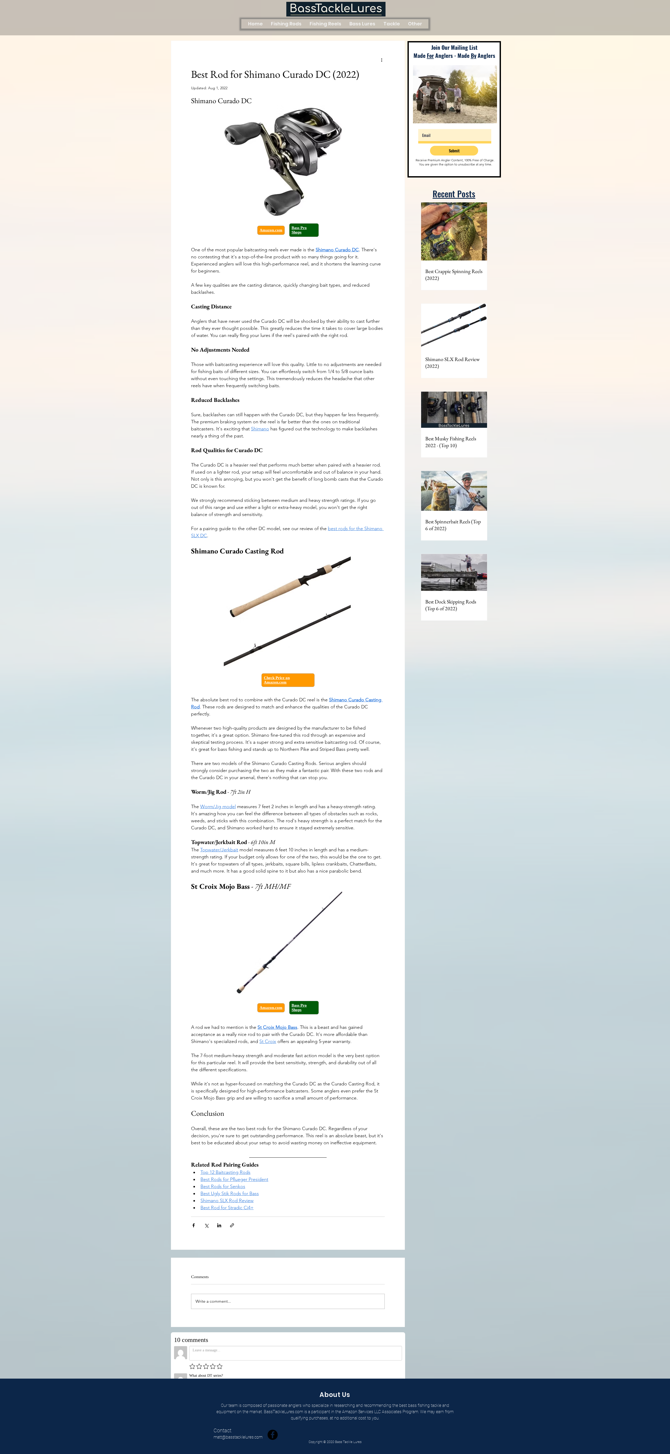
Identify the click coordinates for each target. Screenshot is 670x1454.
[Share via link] (232, 1225)
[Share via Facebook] (193, 1225)
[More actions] (381, 60)
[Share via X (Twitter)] (206, 1225)
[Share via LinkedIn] (219, 1225)
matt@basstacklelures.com (238, 1431)
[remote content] (288, 230)
